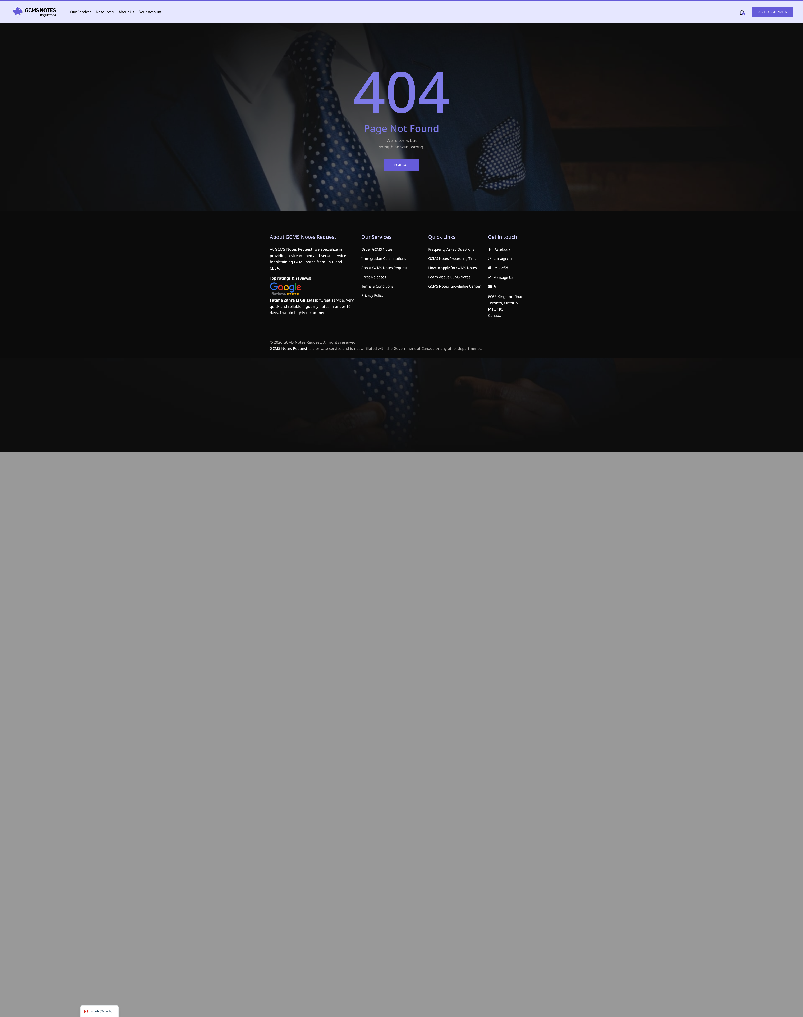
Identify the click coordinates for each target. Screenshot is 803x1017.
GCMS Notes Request (288, 348)
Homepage (402, 165)
